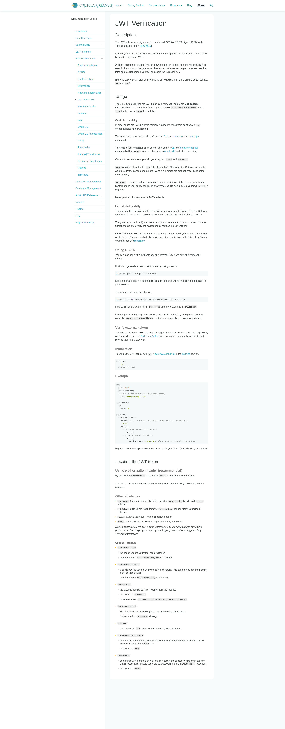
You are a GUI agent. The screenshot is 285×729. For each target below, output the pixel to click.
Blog (189, 5)
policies (186, 354)
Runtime (79, 202)
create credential (189, 147)
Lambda (82, 113)
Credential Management (88, 188)
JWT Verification (86, 99)
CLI (165, 136)
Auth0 (144, 336)
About (119, 5)
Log (80, 120)
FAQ (77, 216)
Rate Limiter (84, 147)
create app (193, 136)
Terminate (83, 175)
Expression (84, 86)
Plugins (79, 209)
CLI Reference (83, 52)
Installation (81, 31)
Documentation (157, 5)
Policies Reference (85, 58)
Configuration (82, 45)
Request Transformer (89, 154)
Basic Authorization (88, 65)
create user (178, 136)
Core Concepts (83, 38)
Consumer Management (88, 181)
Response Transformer (90, 161)
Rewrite (82, 168)
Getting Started (135, 5)
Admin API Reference (86, 195)
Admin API (169, 151)
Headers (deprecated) (89, 93)
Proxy (81, 140)
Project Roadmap (84, 222)
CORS (81, 72)
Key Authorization (87, 106)
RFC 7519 (145, 46)
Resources (176, 5)
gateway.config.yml (165, 354)
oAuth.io (154, 336)
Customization (85, 79)
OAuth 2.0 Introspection (90, 134)
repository (139, 240)
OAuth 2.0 (83, 127)
